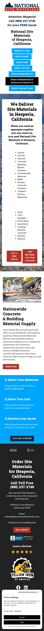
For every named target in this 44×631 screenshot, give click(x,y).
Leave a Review (22, 546)
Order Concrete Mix (22, 88)
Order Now (11, 366)
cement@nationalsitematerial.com (22, 516)
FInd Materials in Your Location (30, 256)
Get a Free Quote (14, 256)
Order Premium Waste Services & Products (22, 81)
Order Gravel (22, 56)
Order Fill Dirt (22, 51)
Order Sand (22, 62)
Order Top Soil (22, 68)
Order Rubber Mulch (22, 74)
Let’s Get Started (22, 438)
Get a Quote (22, 530)
